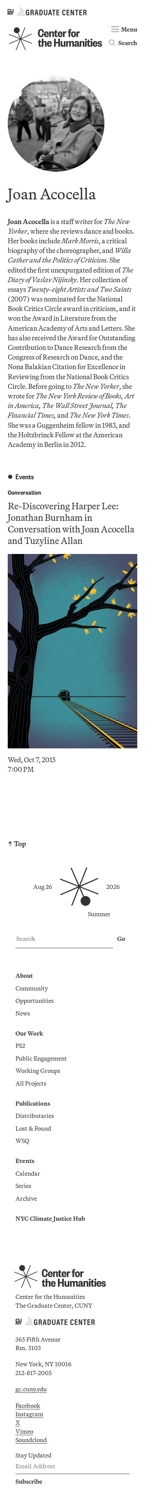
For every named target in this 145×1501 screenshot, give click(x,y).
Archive (26, 1198)
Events (24, 1161)
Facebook (27, 1405)
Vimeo (24, 1431)
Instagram (29, 1414)
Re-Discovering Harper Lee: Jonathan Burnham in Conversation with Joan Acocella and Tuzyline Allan (71, 523)
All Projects (30, 1083)
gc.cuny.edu (31, 1389)
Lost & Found (33, 1128)
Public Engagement (41, 1058)
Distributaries (34, 1115)
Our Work (29, 1033)
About (24, 975)
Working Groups (37, 1070)
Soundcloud (31, 1440)
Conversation (24, 492)
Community (31, 988)
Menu (129, 29)
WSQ (22, 1141)
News (22, 1013)
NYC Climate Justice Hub (50, 1218)
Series (23, 1186)
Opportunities (34, 1000)
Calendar (27, 1173)
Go (121, 938)
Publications (32, 1103)
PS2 (20, 1045)
